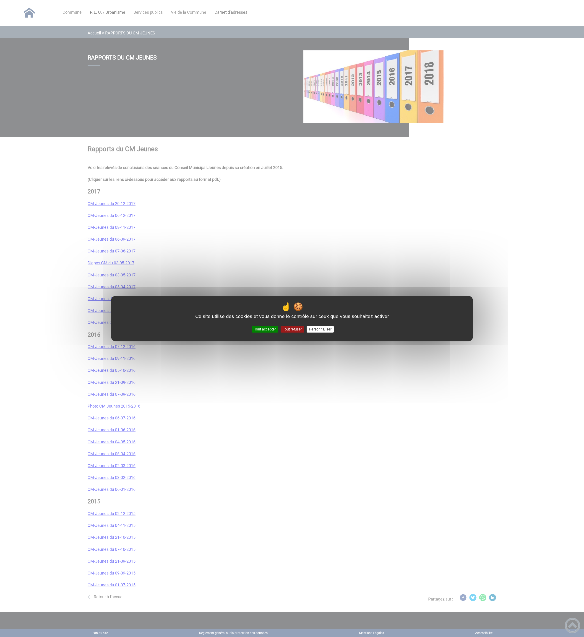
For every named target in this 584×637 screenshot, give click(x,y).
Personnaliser (320, 329)
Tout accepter (265, 329)
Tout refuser (292, 329)
